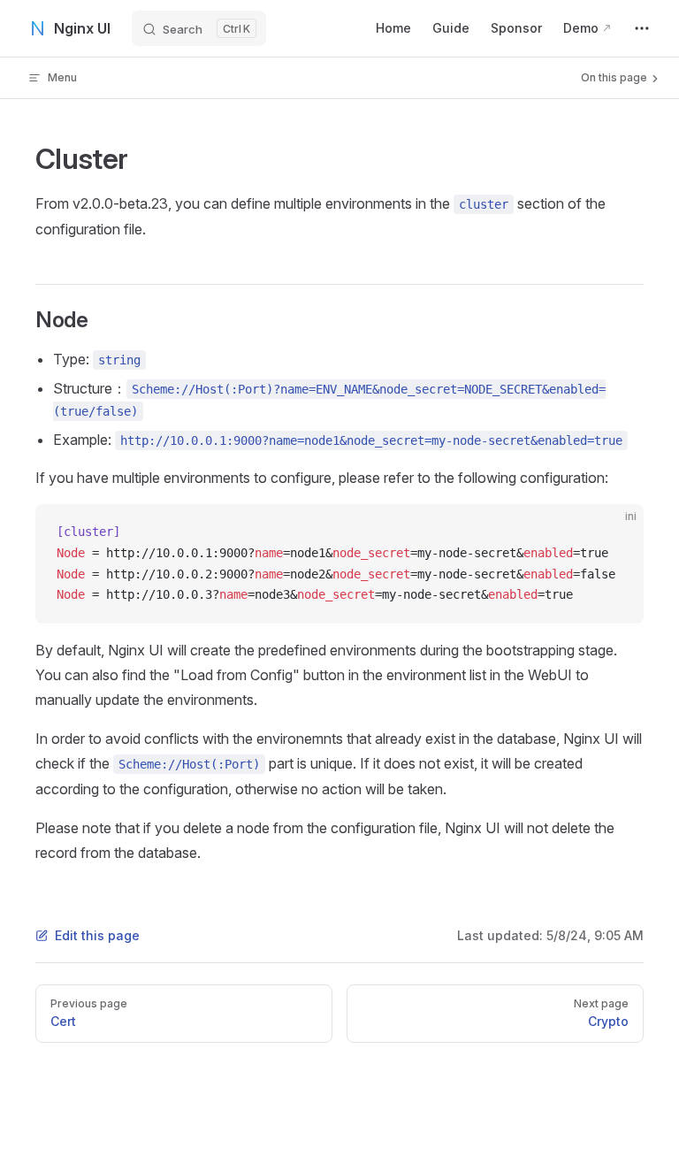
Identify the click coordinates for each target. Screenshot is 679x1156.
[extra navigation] (641, 28)
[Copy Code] (615, 532)
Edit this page (97, 935)
